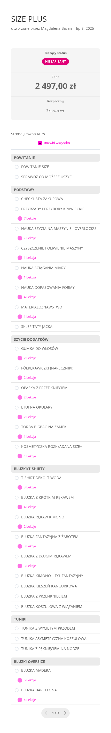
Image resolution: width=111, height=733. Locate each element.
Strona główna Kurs (28, 133)
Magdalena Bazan (56, 28)
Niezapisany (55, 61)
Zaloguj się (55, 110)
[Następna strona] (65, 713)
